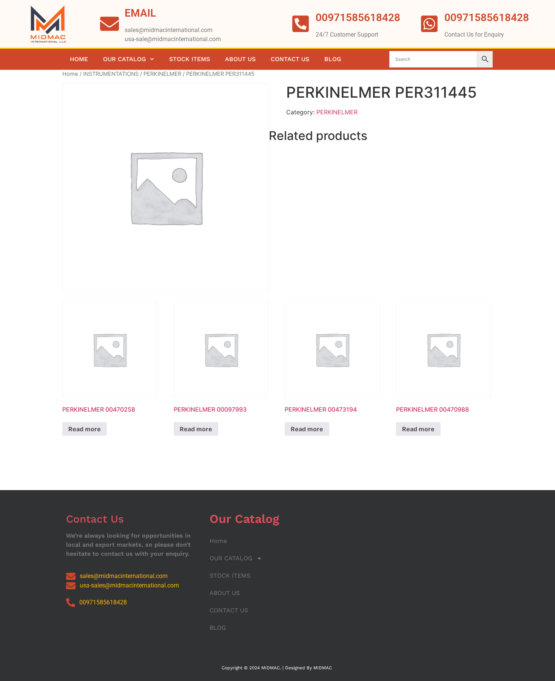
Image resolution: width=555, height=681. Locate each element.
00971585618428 (486, 17)
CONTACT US (290, 59)
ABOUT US (240, 59)
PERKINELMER (162, 74)
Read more (84, 429)
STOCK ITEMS (189, 59)
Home (79, 59)
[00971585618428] (429, 23)
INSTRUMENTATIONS (111, 74)
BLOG (332, 59)
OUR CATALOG (124, 59)
